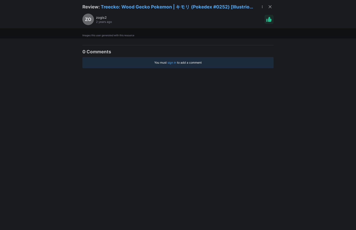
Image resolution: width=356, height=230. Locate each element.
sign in (171, 62)
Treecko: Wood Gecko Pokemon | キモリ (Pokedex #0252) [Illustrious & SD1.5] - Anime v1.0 (178, 7)
